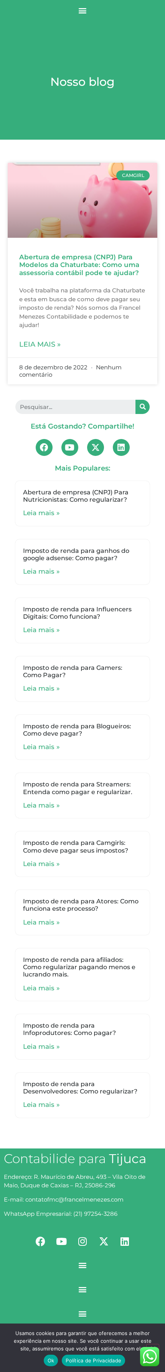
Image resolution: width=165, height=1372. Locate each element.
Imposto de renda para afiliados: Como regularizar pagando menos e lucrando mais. (79, 967)
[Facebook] (44, 447)
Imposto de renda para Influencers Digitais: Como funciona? (77, 613)
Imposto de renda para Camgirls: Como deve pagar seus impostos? (75, 846)
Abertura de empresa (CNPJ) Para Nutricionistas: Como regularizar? (76, 496)
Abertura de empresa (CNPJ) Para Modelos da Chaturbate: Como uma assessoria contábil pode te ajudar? (79, 265)
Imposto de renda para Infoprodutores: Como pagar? (69, 1029)
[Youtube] (69, 447)
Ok (51, 1360)
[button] (82, 10)
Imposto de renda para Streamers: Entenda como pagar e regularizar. (77, 788)
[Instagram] (82, 1241)
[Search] (142, 407)
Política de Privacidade (93, 1360)
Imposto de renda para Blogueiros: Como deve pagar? (77, 730)
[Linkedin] (121, 447)
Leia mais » (40, 344)
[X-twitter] (95, 447)
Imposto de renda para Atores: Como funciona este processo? (81, 905)
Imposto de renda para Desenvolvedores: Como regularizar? (80, 1087)
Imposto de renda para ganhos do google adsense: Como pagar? (76, 554)
